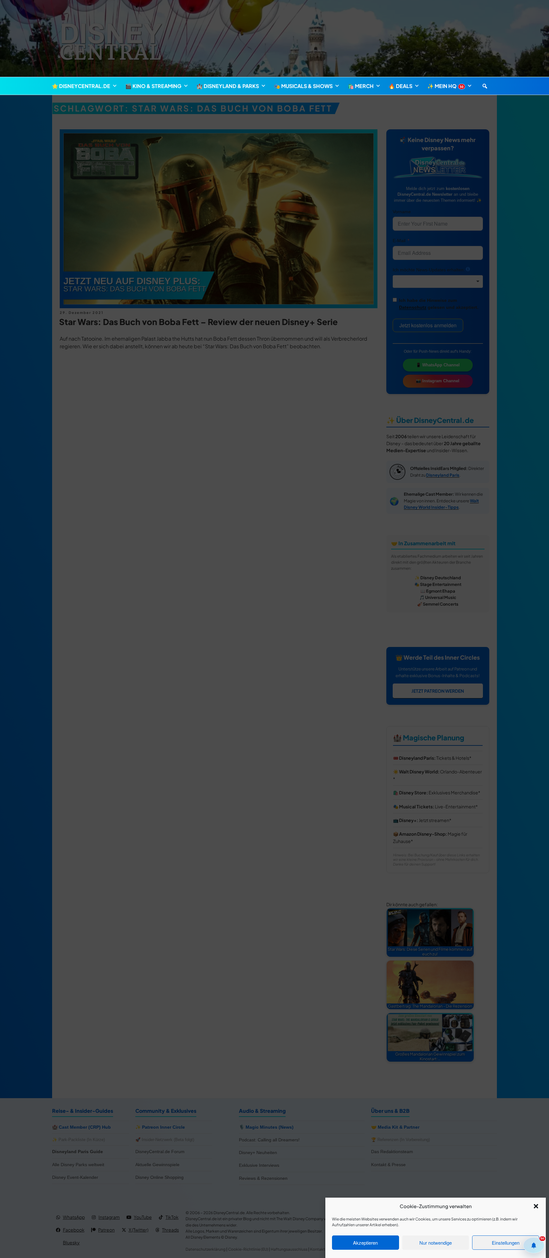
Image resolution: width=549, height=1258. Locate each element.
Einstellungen (505, 1242)
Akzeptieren (365, 1242)
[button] (536, 1206)
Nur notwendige (435, 1242)
